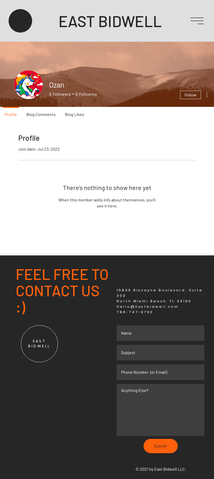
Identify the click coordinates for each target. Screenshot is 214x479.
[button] (197, 20)
